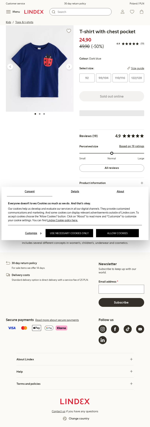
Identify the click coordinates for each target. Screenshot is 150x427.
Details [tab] (75, 191)
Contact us (58, 411)
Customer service (15, 3)
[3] (44, 114)
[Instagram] (103, 329)
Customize (31, 233)
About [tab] (120, 191)
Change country (79, 418)
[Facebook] (115, 329)
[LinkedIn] (103, 340)
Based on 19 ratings (131, 146)
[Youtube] (140, 329)
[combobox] (80, 11)
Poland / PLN (137, 3)
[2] (40, 114)
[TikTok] (128, 329)
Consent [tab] (30, 191)
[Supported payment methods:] (51, 328)
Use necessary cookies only (69, 233)
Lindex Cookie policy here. (62, 220)
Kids (8, 22)
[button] (40, 68)
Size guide (137, 68)
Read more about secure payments (57, 320)
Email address (108, 281)
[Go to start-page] (34, 11)
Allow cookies (117, 233)
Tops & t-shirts (24, 22)
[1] (35, 114)
